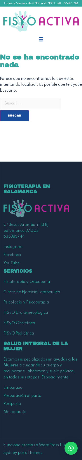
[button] (71, 448)
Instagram (13, 247)
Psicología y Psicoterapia (26, 302)
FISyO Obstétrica (19, 323)
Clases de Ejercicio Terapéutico (31, 292)
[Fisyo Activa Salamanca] (41, 21)
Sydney (10, 453)
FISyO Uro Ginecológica (25, 313)
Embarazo (13, 388)
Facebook (12, 255)
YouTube (11, 263)
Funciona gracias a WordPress (31, 445)
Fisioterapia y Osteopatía (26, 282)
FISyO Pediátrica (18, 333)
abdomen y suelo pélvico (50, 371)
